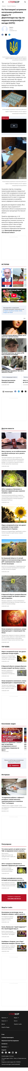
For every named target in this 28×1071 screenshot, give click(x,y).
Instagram (5, 312)
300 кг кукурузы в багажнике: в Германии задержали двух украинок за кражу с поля (13, 491)
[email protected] (16, 1064)
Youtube (16, 311)
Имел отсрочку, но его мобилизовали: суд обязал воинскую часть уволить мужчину (14, 453)
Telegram (6, 311)
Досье (3, 1024)
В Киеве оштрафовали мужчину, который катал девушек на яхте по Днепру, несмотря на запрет (13, 880)
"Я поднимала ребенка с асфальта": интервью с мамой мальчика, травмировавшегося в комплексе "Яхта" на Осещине (13, 800)
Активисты (4, 1044)
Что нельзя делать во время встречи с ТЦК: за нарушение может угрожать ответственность (14, 851)
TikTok (10, 312)
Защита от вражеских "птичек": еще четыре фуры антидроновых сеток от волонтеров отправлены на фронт (12, 746)
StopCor (11, 27)
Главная (4, 6)
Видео (15, 1018)
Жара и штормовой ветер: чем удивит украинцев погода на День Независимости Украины (14, 527)
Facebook (11, 311)
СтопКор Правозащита (8, 1037)
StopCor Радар (5, 1027)
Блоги (15, 1021)
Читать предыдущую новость (9, 377)
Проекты (4, 1018)
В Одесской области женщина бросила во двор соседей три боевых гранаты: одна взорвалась (14, 596)
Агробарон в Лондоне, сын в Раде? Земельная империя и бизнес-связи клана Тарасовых (13, 943)
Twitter (20, 311)
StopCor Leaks (7, 907)
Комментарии (9, 392)
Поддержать (15, 765)
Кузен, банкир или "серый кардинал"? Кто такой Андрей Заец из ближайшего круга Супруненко (14, 929)
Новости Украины (11, 6)
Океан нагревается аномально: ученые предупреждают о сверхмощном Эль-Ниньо (14, 631)
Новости (4, 1021)
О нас (3, 1034)
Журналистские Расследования (10, 1040)
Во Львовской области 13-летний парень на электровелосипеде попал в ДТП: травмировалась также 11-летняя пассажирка (14, 561)
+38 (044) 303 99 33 (14, 899)
